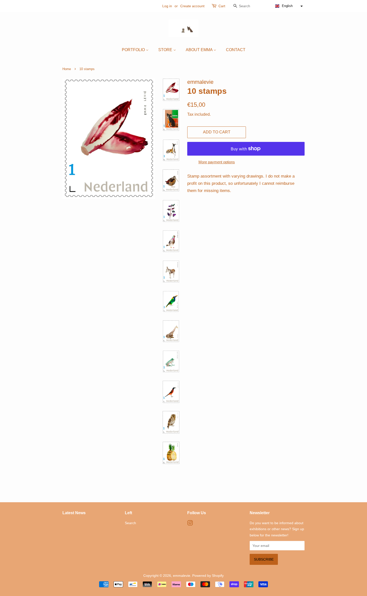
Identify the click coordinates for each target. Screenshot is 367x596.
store (165, 50)
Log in (167, 6)
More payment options (216, 162)
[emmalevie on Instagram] (190, 524)
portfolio (134, 50)
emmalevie (181, 576)
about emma (199, 50)
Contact (235, 50)
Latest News (74, 513)
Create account (192, 6)
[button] (288, 6)
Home (66, 69)
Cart (221, 6)
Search (130, 523)
